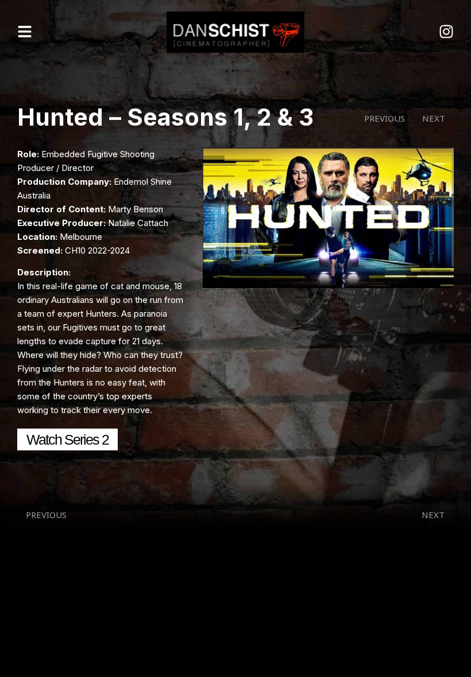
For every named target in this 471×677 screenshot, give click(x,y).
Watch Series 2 (67, 439)
